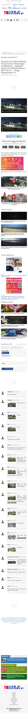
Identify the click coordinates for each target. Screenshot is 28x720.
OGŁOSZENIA (1, 20)
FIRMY (5, 20)
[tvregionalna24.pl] (4, 7)
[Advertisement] (14, 36)
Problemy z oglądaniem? (13, 700)
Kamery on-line (7, 52)
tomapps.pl (17, 710)
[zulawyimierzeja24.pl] (17, 7)
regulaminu (19, 346)
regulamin (15, 348)
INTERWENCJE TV (14, 20)
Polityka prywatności (13, 698)
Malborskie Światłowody (13, 703)
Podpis (3, 363)
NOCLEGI (11, 20)
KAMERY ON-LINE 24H (17, 20)
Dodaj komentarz (8, 369)
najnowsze (19, 344)
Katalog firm (13, 693)
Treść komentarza (6, 355)
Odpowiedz (24, 396)
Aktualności (13, 691)
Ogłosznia (14, 692)
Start (3, 52)
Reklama (4, 4)
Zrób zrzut (6, 353)
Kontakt (8, 4)
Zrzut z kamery (5, 350)
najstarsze (25, 344)
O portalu (14, 695)
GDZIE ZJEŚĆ (8, 20)
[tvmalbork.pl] (10, 7)
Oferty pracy (14, 623)
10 (17, 592)
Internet (13, 694)
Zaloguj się (15, 4)
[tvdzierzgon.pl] (23, 7)
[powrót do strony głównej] (14, 12)
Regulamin (14, 696)
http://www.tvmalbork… (12, 502)
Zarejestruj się (21, 4)
